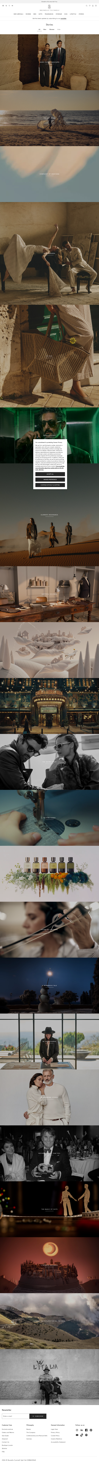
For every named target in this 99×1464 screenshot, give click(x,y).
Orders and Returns (8, 1432)
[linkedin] (81, 1430)
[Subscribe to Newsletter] (12, 5)
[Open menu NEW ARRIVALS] (24, 14)
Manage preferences (50, 479)
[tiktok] (81, 1435)
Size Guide (5, 1436)
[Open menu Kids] (68, 14)
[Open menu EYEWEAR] (62, 14)
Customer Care (7, 1425)
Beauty (28, 1429)
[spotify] (86, 1435)
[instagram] (77, 1430)
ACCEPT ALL (50, 474)
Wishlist (4, 1448)
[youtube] (77, 1435)
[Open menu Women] (31, 14)
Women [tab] (51, 29)
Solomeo (29, 1439)
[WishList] (89, 5)
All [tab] (39, 29)
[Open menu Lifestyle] (77, 14)
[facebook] (86, 1430)
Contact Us (5, 1442)
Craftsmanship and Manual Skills (36, 1436)
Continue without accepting (50, 485)
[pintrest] (91, 1430)
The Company (30, 1432)
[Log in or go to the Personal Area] (93, 5)
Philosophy (30, 1425)
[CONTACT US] (6, 5)
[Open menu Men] (37, 14)
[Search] (86, 5)
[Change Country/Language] (3, 5)
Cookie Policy (55, 1436)
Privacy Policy (55, 1432)
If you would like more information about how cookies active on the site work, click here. (49, 468)
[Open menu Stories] (84, 14)
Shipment (5, 1439)
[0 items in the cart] (96, 5)
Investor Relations (56, 1439)
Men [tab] (44, 29)
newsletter (63, 18)
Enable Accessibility (49, 1)
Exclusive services (7, 1429)
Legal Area (54, 1429)
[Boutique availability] (9, 5)
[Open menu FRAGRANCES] (54, 14)
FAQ (3, 1452)
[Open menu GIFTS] (43, 14)
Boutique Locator (7, 1445)
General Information (58, 1425)
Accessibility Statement (58, 1442)
